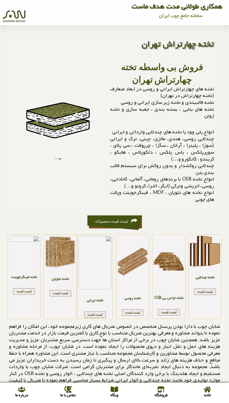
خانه (207, 395)
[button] (56, 159)
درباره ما (22, 395)
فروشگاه (161, 395)
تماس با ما (68, 395)
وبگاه (114, 395)
